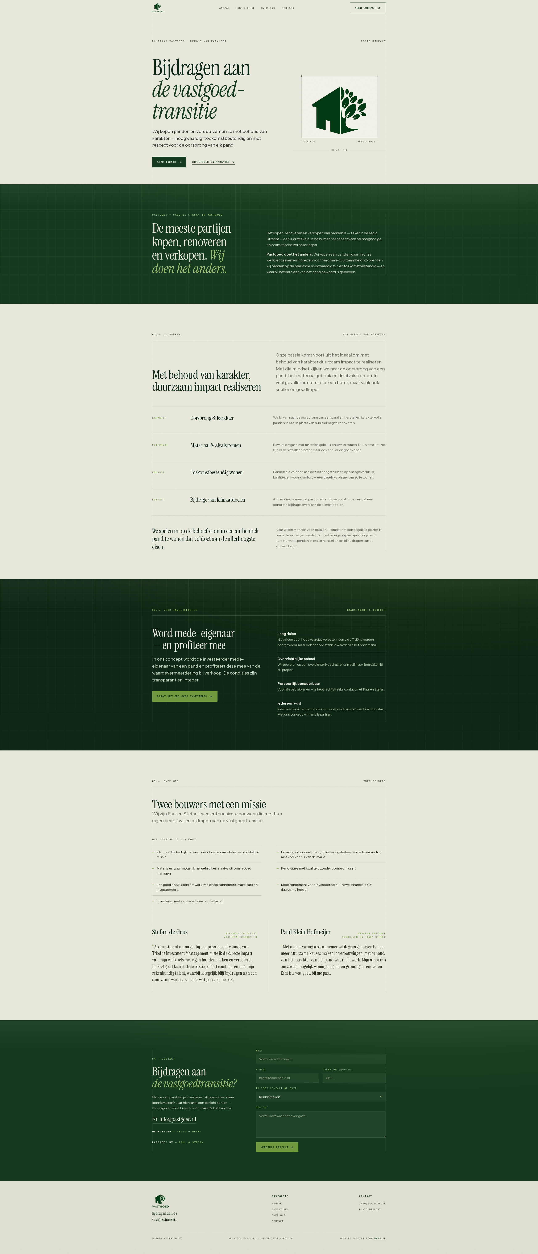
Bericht (262, 1107)
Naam (259, 1050)
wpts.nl (380, 1238)
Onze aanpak (166, 162)
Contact (288, 7)
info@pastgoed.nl (178, 1119)
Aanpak (224, 7)
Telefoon (338, 1069)
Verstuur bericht (274, 1147)
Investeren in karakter (211, 161)
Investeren (245, 7)
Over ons (268, 7)
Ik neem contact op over (276, 1088)
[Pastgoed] (176, 1201)
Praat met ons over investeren (182, 696)
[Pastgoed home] (157, 7)
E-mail (261, 1069)
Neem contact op (368, 7)
